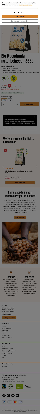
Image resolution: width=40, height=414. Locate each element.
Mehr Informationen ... (25, 5)
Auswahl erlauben (20, 13)
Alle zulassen (20, 16)
